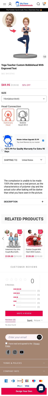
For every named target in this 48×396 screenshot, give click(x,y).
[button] (2, 244)
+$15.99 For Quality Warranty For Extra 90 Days (25, 150)
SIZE (3, 92)
